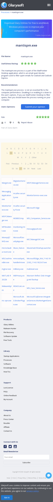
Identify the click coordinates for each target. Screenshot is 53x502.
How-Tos (7, 372)
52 (38, 163)
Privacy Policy (22, 478)
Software (7, 364)
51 (34, 163)
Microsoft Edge (33, 208)
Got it (7, 497)
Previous (15, 163)
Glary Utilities (9, 324)
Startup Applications (11, 356)
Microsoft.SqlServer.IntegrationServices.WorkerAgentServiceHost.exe (39, 300)
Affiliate (7, 427)
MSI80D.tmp (18, 218)
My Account (8, 399)
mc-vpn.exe (6, 300)
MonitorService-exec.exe (37, 195)
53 (42, 163)
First (8, 163)
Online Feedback (10, 395)
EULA (14, 478)
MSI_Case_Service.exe (36, 288)
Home (8, 478)
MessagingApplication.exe (6, 195)
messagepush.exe (34, 229)
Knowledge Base (10, 368)
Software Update (10, 336)
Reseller (7, 423)
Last (39, 168)
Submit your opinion (35, 106)
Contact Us (8, 431)
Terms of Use (42, 478)
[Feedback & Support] (49, 475)
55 (13, 168)
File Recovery (9, 332)
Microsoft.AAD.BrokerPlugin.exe (19, 300)
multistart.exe (32, 269)
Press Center (9, 419)
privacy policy (32, 491)
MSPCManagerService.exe (37, 183)
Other (34, 157)
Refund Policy (32, 478)
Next (33, 168)
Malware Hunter (10, 328)
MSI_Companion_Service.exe (38, 218)
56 (17, 168)
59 (28, 168)
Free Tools (8, 340)
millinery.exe (18, 269)
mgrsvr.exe (6, 269)
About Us (7, 415)
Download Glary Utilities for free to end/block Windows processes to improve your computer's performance (27, 29)
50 (31, 163)
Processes (5, 12)
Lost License (8, 388)
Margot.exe (6, 183)
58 (24, 168)
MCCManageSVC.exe (35, 239)
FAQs (6, 391)
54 (46, 163)
